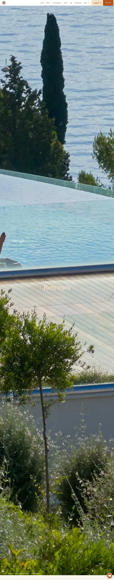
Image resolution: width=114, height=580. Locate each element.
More (85, 2)
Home (4, 573)
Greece (10, 573)
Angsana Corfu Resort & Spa (21, 573)
